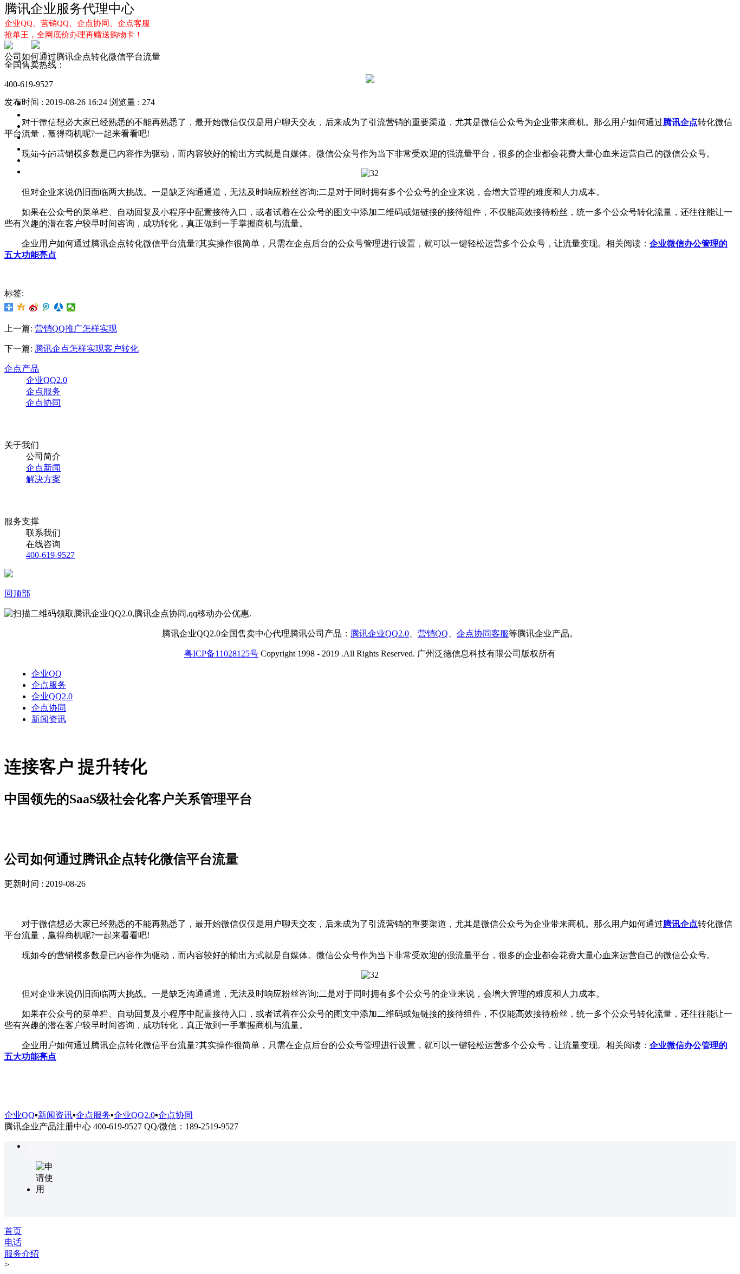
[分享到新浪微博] (33, 307)
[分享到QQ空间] (21, 307)
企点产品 (21, 368)
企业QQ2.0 (46, 137)
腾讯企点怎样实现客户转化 (87, 348)
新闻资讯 (48, 719)
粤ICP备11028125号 (221, 653)
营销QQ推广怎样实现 (76, 328)
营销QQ (433, 633)
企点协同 (43, 148)
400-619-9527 (50, 555)
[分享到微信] (71, 307)
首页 (34, 103)
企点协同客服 (483, 633)
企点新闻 (43, 467)
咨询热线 (41, 1146)
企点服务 (43, 126)
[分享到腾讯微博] (46, 307)
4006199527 (39, 1157)
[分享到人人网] (58, 307)
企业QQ (41, 114)
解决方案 (43, 171)
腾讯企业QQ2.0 (379, 633)
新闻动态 (43, 160)
